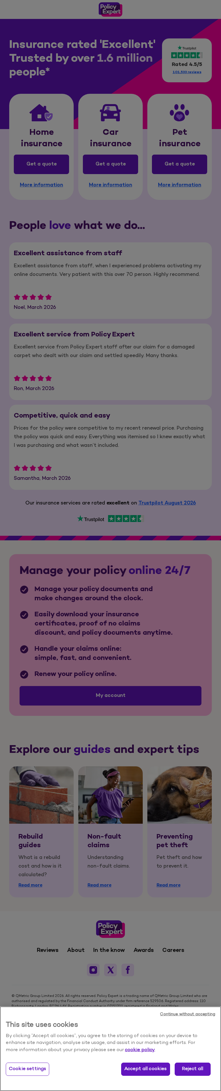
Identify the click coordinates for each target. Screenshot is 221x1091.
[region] (110, 1048)
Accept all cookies (145, 1068)
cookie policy (140, 1050)
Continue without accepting (187, 1014)
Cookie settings (27, 1068)
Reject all (192, 1068)
